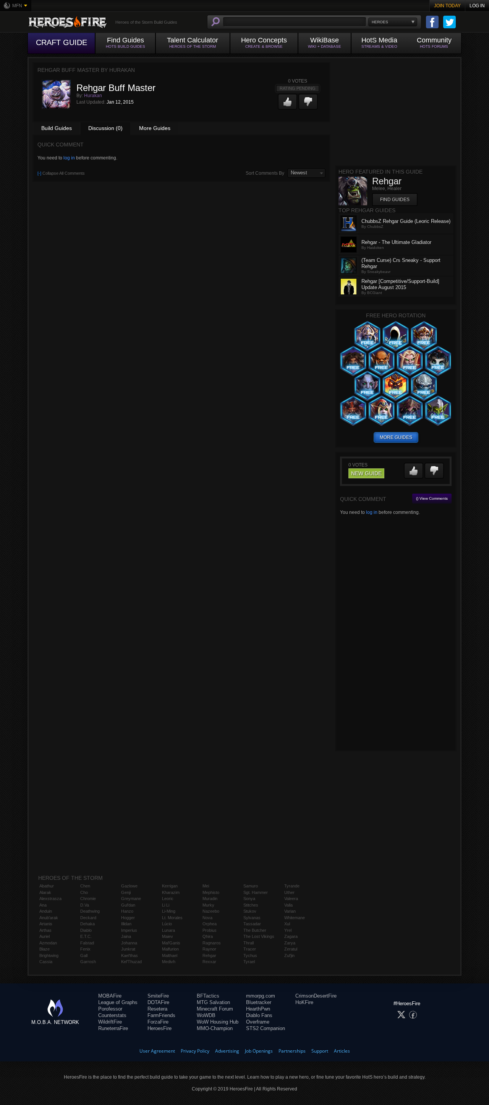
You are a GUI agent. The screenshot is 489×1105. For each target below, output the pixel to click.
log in (69, 158)
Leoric (167, 898)
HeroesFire (159, 1028)
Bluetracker (258, 1002)
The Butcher (254, 930)
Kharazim (171, 892)
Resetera (157, 1009)
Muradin (209, 898)
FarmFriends (161, 1015)
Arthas (45, 930)
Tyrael (249, 961)
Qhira (207, 936)
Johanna (129, 943)
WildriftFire (110, 1022)
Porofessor (110, 1009)
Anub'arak (48, 917)
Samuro (250, 886)
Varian (290, 911)
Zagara (291, 936)
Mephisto (210, 892)
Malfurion (170, 949)
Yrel (287, 930)
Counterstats (112, 1015)
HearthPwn (258, 1009)
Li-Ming (168, 911)
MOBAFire (109, 996)
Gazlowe (129, 886)
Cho (84, 892)
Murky (208, 905)
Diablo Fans (259, 1015)
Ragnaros (211, 943)
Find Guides (395, 199)
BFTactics (208, 996)
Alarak (45, 892)
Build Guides (56, 128)
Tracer (249, 949)
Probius (209, 930)
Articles (342, 1051)
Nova (207, 917)
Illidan (126, 923)
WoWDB (206, 1015)
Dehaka (87, 923)
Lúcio (167, 923)
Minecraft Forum (215, 1009)
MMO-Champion (215, 1028)
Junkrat (128, 949)
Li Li (165, 905)
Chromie (88, 898)
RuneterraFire (113, 1028)
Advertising (227, 1051)
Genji (126, 892)
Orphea (209, 923)
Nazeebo (210, 911)
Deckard (88, 917)
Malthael (169, 955)
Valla (288, 905)
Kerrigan (170, 886)
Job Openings (259, 1051)
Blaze (44, 949)
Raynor (209, 949)
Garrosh (88, 961)
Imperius (129, 930)
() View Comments (432, 498)
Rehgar (209, 955)
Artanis (45, 923)
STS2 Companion (265, 1028)
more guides (396, 437)
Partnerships (292, 1051)
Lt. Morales (172, 917)
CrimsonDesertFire (316, 996)
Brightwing (48, 955)
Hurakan (93, 95)
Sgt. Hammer (255, 892)
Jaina (126, 936)
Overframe (257, 1022)
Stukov (249, 911)
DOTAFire (158, 1002)
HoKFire (304, 1002)
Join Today (447, 5)
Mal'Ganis (171, 943)
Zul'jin (289, 955)
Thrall (248, 943)
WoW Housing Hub (217, 1022)
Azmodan (48, 943)
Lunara (168, 930)
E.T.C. (86, 936)
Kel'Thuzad (131, 961)
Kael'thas (129, 955)
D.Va (84, 905)
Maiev (167, 936)
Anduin (45, 911)
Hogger (128, 917)
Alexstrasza (50, 898)
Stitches (250, 905)
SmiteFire (158, 996)
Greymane (131, 898)
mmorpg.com (260, 996)
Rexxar (209, 961)
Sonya (249, 898)
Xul (287, 923)
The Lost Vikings (258, 936)
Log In (477, 5)
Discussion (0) (105, 128)
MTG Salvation (213, 1002)
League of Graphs (118, 1002)
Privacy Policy (195, 1051)
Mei (205, 886)
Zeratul (290, 949)
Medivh (168, 961)
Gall (83, 955)
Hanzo (127, 911)
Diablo (86, 930)
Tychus (250, 955)
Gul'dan (128, 905)
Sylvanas (252, 917)
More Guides (154, 128)
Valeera (291, 898)
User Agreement (157, 1051)
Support (319, 1051)
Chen (85, 886)
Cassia (45, 961)
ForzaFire (157, 1022)
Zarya (289, 943)
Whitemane (294, 917)
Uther (289, 892)
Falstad (87, 943)
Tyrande (292, 886)
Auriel (44, 936)
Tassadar (252, 923)
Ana (43, 905)
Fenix (85, 949)
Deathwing (90, 911)
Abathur (46, 886)
